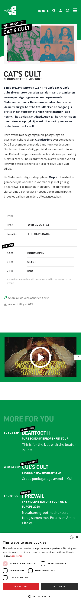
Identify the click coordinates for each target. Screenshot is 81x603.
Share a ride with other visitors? (28, 298)
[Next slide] (77, 357)
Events (43, 11)
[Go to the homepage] (10, 10)
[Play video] (40, 357)
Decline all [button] (59, 586)
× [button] (76, 537)
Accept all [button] (21, 586)
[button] (40, 596)
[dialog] (40, 568)
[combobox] (71, 537)
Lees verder (16, 555)
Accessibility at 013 (20, 304)
